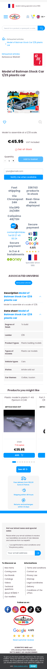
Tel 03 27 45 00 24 (14, 237)
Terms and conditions (36, 568)
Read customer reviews (23, 640)
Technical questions (9, 587)
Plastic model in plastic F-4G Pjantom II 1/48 (19, 399)
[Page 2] (17, 462)
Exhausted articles (11, 54)
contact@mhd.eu (16, 232)
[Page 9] (34, 462)
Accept (33, 666)
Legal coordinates (35, 582)
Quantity (9, 156)
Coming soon (10, 571)
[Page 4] (22, 462)
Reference (7, 57)
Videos (8, 582)
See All (21, 469)
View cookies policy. (21, 666)
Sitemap (30, 579)
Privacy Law (32, 575)
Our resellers (10, 596)
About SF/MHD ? (12, 593)
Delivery (30, 586)
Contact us (32, 571)
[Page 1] (14, 462)
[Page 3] (20, 462)
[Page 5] (24, 462)
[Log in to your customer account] (28, 17)
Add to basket (30, 159)
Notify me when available (23, 177)
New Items (9, 568)
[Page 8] (32, 462)
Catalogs (9, 579)
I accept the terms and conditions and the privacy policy (24, 546)
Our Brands (9, 575)
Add (17, 455)
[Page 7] (29, 462)
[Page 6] (27, 462)
